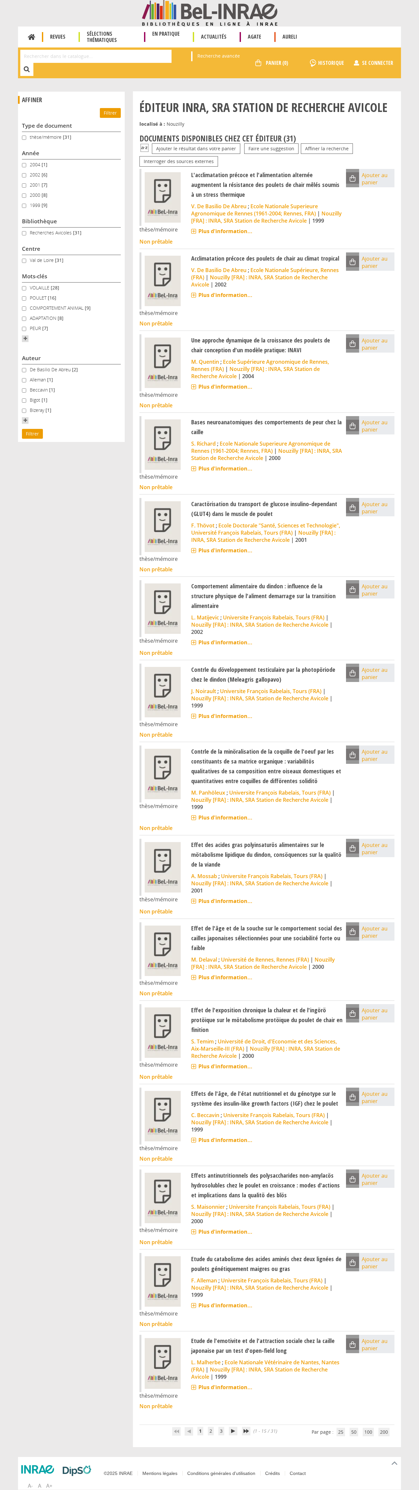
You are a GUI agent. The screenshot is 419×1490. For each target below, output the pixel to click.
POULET (39, 298)
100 (368, 1432)
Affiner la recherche (327, 148)
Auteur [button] (31, 358)
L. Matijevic (205, 617)
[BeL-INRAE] (210, 12)
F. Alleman (204, 1280)
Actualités (214, 36)
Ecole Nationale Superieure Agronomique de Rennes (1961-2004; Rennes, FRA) (254, 210)
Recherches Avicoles (51, 233)
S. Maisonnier (208, 1206)
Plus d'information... (225, 231)
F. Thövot (202, 525)
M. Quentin (205, 361)
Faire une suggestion (271, 148)
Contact (298, 1473)
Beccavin (39, 390)
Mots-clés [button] (34, 276)
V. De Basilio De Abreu (218, 206)
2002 (36, 175)
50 (353, 1432)
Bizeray (38, 410)
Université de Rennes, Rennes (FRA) (265, 959)
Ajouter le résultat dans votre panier (196, 148)
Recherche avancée (218, 56)
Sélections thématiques (102, 37)
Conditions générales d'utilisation (221, 1473)
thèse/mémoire (46, 137)
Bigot (36, 400)
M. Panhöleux (208, 792)
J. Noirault (203, 691)
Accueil (31, 37)
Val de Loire (42, 260)
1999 (36, 205)
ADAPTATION (44, 318)
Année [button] (30, 153)
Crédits (272, 1473)
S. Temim (202, 1041)
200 (384, 1432)
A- (30, 1485)
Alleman (38, 380)
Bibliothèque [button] (39, 221)
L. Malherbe (206, 1362)
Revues (57, 36)
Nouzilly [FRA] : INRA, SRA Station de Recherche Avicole (266, 217)
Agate (254, 36)
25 (340, 1432)
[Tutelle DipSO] (79, 1470)
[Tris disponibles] (144, 148)
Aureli (289, 36)
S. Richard (203, 443)
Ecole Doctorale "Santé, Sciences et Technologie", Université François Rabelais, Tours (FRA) (265, 529)
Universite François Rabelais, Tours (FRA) (273, 617)
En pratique (166, 33)
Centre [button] (31, 248)
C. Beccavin (205, 1115)
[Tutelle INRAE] (39, 1469)
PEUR (36, 328)
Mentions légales (159, 1473)
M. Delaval (204, 959)
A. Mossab (204, 876)
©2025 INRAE (118, 1473)
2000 (36, 195)
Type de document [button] (47, 125)
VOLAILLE (40, 288)
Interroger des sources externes (179, 161)
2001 (36, 185)
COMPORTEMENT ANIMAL (57, 308)
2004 (36, 164)
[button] (25, 338)
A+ (49, 1485)
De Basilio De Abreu (51, 369)
